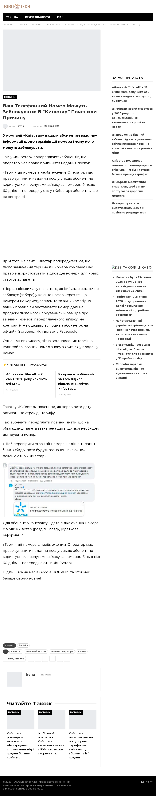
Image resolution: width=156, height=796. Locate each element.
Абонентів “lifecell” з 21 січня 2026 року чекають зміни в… (26, 379)
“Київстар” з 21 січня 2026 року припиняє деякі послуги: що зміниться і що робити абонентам (132, 305)
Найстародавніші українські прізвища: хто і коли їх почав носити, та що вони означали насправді (134, 329)
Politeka (23, 645)
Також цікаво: (138, 267)
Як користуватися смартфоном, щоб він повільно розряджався (129, 208)
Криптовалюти (37, 17)
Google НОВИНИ (53, 572)
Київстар (16, 651)
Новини (10, 97)
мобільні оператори (62, 651)
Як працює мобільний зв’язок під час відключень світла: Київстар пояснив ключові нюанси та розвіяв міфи (132, 144)
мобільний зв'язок (36, 651)
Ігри (60, 17)
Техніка (12, 17)
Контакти (147, 781)
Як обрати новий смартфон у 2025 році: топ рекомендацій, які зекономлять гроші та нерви (132, 118)
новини (81, 651)
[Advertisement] (51, 230)
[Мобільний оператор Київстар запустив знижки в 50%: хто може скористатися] (51, 719)
